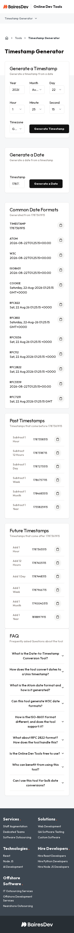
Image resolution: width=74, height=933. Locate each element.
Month (33, 83)
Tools (18, 38)
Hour (13, 102)
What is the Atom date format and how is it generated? (35, 687)
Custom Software (49, 837)
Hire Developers (54, 848)
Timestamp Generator (19, 18)
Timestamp (17, 177)
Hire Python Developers (53, 861)
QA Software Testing (51, 832)
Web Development (49, 826)
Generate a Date (46, 183)
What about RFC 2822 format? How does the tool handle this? (35, 740)
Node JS (8, 861)
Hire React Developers (52, 856)
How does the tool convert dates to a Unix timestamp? (35, 671)
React (6, 856)
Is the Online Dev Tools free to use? (35, 753)
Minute (34, 102)
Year (13, 83)
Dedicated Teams (14, 832)
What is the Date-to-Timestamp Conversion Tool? (35, 655)
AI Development (13, 866)
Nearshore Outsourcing (18, 906)
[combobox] (36, 89)
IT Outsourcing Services (18, 891)
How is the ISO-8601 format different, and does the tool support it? (35, 721)
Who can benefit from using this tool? (35, 767)
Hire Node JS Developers (53, 866)
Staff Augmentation (15, 826)
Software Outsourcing (17, 837)
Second (54, 102)
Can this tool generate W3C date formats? (35, 703)
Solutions (47, 819)
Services (12, 819)
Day (52, 83)
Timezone (16, 122)
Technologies (16, 848)
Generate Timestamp (49, 129)
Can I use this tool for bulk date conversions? (35, 783)
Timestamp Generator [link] (44, 38)
